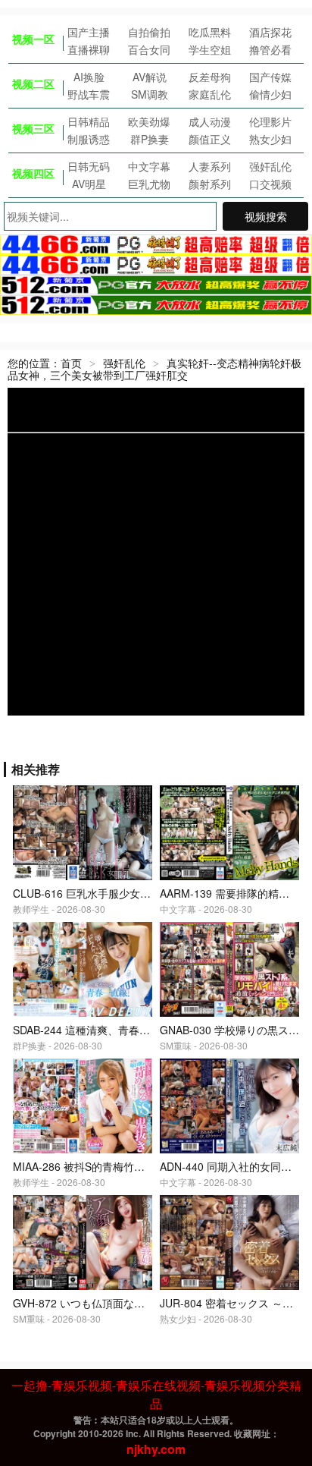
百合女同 (149, 49)
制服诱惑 (88, 138)
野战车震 (88, 94)
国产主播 (88, 31)
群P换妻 (149, 138)
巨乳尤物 (149, 183)
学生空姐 (210, 49)
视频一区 (33, 38)
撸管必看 (270, 49)
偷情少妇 (270, 94)
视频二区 (33, 83)
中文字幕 (149, 166)
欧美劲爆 (149, 121)
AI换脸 (89, 76)
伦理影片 (270, 121)
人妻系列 (210, 166)
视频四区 (33, 173)
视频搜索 (266, 216)
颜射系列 (210, 183)
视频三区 (33, 128)
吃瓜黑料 (210, 31)
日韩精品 (88, 121)
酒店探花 (270, 31)
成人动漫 (210, 121)
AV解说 (150, 76)
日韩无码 (88, 166)
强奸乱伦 (270, 166)
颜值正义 (210, 138)
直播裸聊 (88, 49)
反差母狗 (210, 76)
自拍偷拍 (149, 31)
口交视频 (270, 183)
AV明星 (89, 183)
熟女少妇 (270, 138)
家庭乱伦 (210, 94)
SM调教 (149, 94)
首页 (71, 362)
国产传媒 (270, 76)
